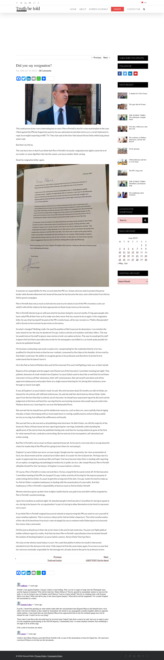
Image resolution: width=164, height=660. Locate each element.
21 (137, 256)
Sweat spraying (134, 149)
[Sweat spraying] (122, 152)
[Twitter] (125, 73)
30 (146, 260)
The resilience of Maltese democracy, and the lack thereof (137, 139)
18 (124, 256)
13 (133, 252)
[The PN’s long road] (122, 173)
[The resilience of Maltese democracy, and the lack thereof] (122, 140)
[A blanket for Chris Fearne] (122, 96)
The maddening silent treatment (136, 194)
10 (120, 252)
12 (128, 252)
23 (146, 256)
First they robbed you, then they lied (138, 127)
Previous (97, 57)
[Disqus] (63, 611)
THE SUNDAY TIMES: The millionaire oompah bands (137, 117)
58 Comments (45, 70)
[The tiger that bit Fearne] (122, 107)
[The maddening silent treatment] (122, 196)
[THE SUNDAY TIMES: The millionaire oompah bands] (122, 118)
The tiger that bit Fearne (137, 104)
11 (124, 252)
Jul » (126, 263)
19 (128, 256)
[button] (144, 9)
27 (133, 260)
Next (105, 57)
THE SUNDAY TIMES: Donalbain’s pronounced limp (137, 183)
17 (120, 256)
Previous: (54, 559)
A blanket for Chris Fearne (138, 93)
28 (137, 260)
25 (124, 260)
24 (120, 260)
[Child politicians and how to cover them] (122, 162)
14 (137, 252)
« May (120, 263)
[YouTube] (136, 73)
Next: (97, 559)
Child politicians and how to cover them (137, 161)
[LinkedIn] (130, 73)
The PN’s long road (135, 170)
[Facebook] (120, 73)
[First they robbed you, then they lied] (122, 129)
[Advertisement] (82, 31)
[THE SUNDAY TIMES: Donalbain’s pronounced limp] (122, 184)
